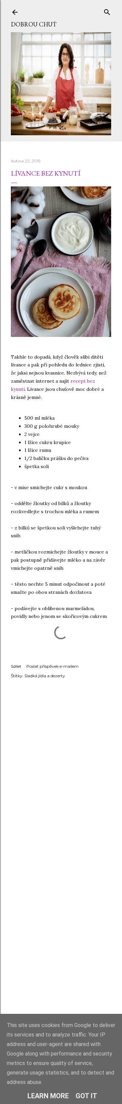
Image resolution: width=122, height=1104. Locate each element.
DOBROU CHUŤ (34, 24)
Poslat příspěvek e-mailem (52, 666)
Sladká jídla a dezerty (44, 675)
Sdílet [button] (16, 666)
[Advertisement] (61, 955)
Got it (86, 1096)
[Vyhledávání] (107, 10)
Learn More (48, 1096)
